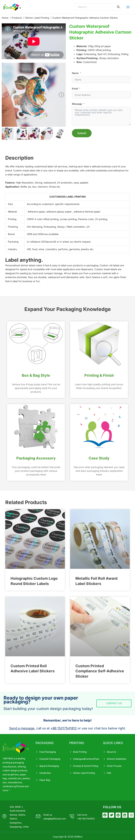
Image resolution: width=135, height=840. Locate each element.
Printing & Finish (99, 375)
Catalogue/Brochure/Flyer (86, 759)
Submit (81, 133)
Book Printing (80, 752)
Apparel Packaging (49, 766)
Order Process (114, 766)
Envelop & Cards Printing (85, 766)
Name (75, 73)
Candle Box (45, 773)
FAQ (109, 773)
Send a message (21, 728)
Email (75, 88)
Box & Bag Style (36, 375)
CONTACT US (114, 703)
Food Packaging (47, 752)
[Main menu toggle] (128, 7)
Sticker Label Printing (84, 773)
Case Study (99, 458)
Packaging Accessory (36, 458)
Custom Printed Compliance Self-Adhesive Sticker (99, 671)
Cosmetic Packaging (49, 759)
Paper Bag (44, 780)
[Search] (118, 7)
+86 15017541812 (63, 728)
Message (77, 103)
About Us (111, 752)
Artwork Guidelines (116, 759)
